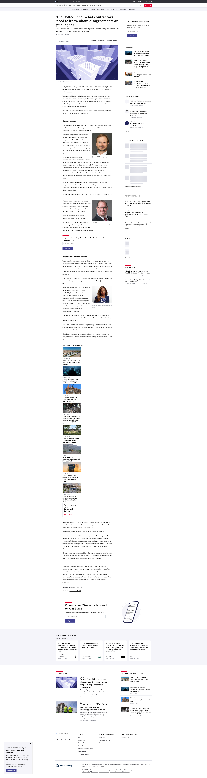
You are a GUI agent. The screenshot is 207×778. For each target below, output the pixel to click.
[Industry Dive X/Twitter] (65, 739)
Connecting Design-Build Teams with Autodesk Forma (138, 281)
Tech (117, 9)
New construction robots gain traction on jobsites (142, 75)
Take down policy (104, 772)
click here (69, 92)
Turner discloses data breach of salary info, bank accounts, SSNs (142, 53)
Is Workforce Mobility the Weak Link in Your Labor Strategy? (139, 113)
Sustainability (123, 9)
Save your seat (11, 770)
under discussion (99, 96)
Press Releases (96, 5)
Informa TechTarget (110, 764)
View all (127, 131)
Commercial (75, 9)
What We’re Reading (83, 754)
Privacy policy (86, 772)
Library (84, 5)
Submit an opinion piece (106, 743)
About (79, 737)
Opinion (78, 5)
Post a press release (135, 186)
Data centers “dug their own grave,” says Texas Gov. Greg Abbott (138, 224)
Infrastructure (100, 9)
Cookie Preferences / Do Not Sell (120, 772)
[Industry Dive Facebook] (61, 739)
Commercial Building (76, 591)
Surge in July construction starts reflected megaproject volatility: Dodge (142, 84)
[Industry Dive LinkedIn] (57, 739)
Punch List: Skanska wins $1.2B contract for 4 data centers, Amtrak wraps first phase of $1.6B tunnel (142, 64)
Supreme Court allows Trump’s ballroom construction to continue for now (137, 214)
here (64, 574)
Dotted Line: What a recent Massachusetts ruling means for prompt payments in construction (93, 683)
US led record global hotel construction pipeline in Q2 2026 (140, 700)
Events (89, 5)
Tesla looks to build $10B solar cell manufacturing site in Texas (139, 679)
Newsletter (81, 746)
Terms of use (94, 772)
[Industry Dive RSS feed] (69, 739)
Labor (107, 9)
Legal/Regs (132, 9)
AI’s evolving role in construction (137, 124)
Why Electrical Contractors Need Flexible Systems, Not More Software (138, 272)
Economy (93, 9)
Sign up (149, 5)
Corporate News (84, 9)
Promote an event (135, 258)
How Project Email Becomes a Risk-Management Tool (140, 103)
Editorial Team (82, 740)
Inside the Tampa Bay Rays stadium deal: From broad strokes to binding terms (138, 203)
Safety (112, 9)
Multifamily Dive (76, 1)
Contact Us (81, 743)
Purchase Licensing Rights (85, 748)
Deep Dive (72, 5)
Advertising (102, 737)
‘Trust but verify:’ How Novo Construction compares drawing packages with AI (93, 707)
